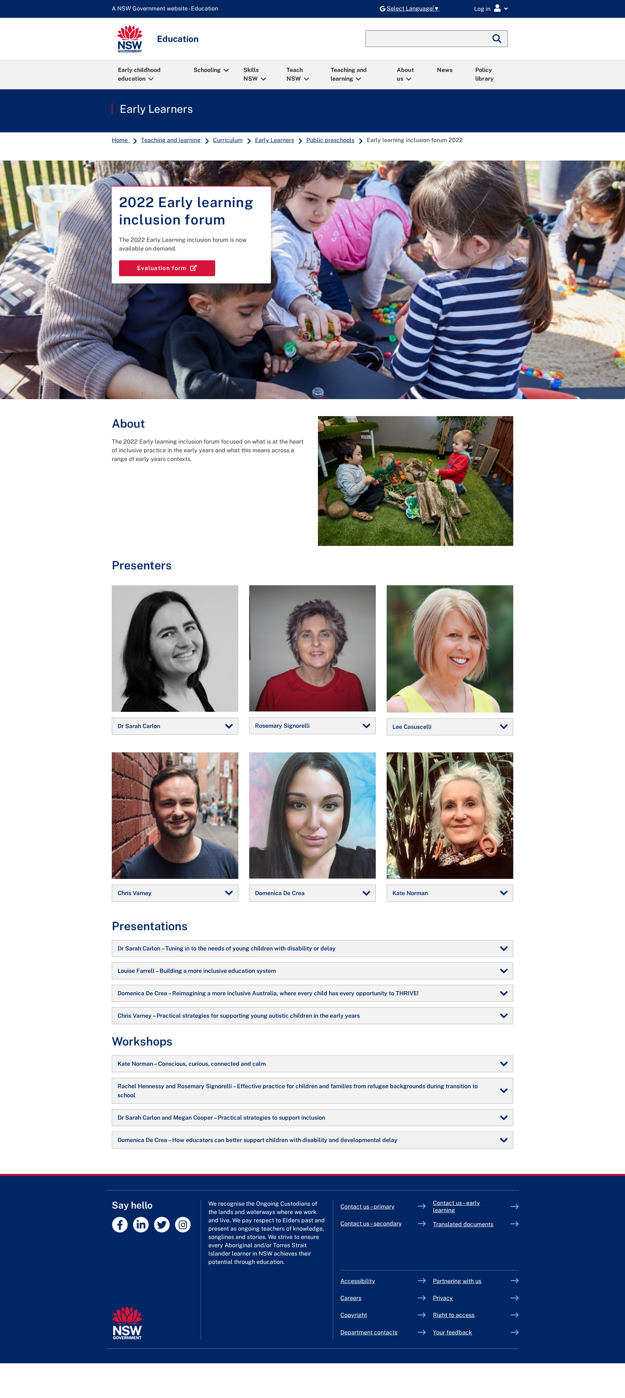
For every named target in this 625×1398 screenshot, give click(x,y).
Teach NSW (294, 74)
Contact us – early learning (456, 1207)
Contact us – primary (367, 1206)
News (444, 70)
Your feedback (452, 1332)
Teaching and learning (349, 74)
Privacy (443, 1298)
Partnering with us (457, 1281)
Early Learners (156, 108)
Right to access (454, 1315)
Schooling (207, 70)
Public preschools (330, 140)
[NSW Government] (127, 1323)
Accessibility (357, 1281)
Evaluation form (176, 268)
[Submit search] (497, 38)
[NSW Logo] (130, 38)
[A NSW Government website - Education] (167, 9)
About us (405, 74)
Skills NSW (251, 74)
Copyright (353, 1315)
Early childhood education (139, 74)
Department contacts (368, 1332)
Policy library (484, 74)
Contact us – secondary (371, 1223)
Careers (350, 1298)
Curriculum (228, 140)
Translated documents (463, 1224)
